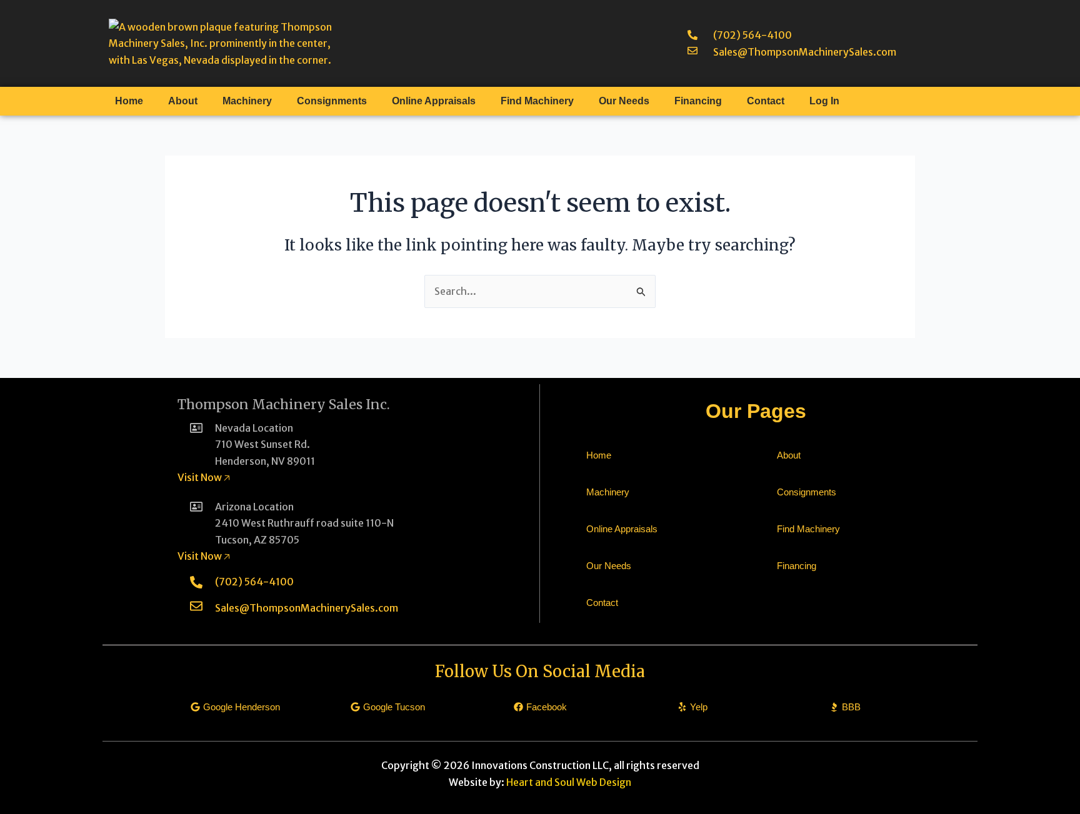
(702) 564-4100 (752, 35)
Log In (824, 101)
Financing (698, 101)
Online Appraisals (434, 101)
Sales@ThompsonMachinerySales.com (804, 52)
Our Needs (624, 101)
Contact (765, 101)
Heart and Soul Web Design (568, 782)
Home (129, 101)
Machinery (247, 101)
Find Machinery (537, 101)
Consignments (332, 101)
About (183, 101)
